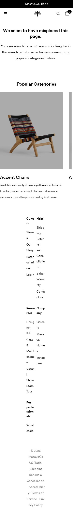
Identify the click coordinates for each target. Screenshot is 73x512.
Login (30, 274)
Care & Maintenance (30, 351)
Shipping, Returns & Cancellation (35, 475)
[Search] (58, 14)
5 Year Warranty (40, 279)
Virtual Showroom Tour (30, 380)
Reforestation (30, 262)
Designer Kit (30, 327)
